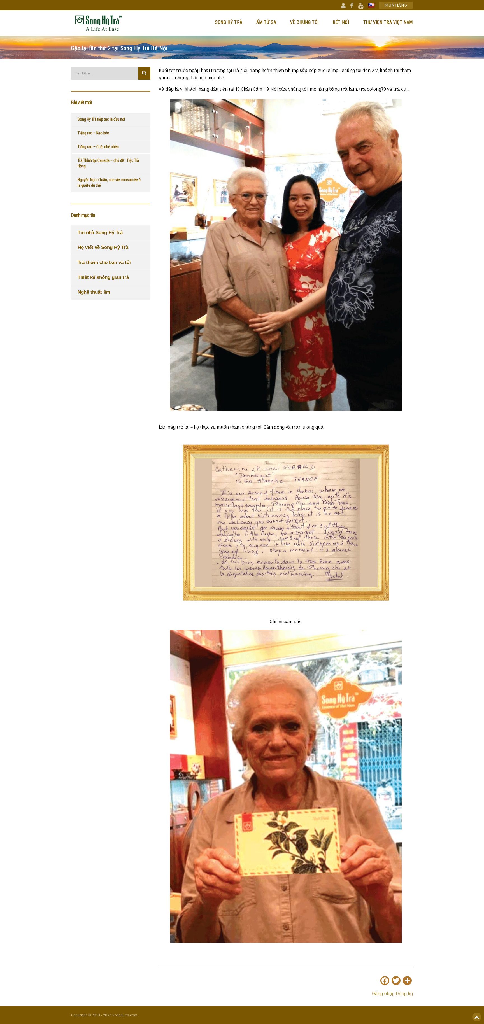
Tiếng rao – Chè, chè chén (98, 146)
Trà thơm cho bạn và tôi (104, 262)
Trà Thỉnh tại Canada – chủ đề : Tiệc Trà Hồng (108, 163)
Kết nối (341, 22)
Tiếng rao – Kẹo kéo (93, 133)
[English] (371, 5)
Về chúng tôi (304, 22)
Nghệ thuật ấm (94, 292)
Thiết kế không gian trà (103, 277)
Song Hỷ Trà (228, 22)
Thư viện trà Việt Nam (388, 22)
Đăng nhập (383, 994)
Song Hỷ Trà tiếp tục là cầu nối (101, 119)
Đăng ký (404, 994)
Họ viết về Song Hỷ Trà (103, 247)
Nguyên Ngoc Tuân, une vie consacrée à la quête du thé (109, 183)
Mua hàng (396, 5)
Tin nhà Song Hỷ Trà (100, 232)
